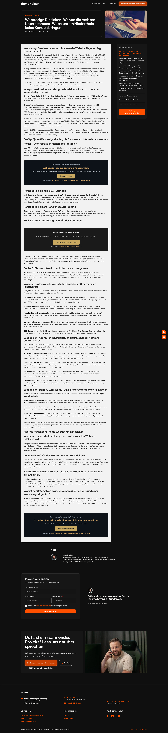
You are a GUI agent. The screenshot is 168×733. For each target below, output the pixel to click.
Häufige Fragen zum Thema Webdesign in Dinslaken (132, 89)
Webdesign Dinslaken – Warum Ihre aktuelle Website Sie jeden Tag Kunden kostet (130, 53)
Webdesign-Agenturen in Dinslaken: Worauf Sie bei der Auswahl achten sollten (131, 78)
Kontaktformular (84, 181)
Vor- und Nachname (32, 587)
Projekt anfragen (66, 176)
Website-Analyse (26, 718)
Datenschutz (134, 729)
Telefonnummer (57, 596)
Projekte (113, 3)
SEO (104, 3)
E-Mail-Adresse (30, 596)
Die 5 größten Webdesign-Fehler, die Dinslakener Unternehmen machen (131, 67)
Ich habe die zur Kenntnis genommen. (48, 606)
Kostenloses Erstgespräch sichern (133, 3)
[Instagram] (118, 716)
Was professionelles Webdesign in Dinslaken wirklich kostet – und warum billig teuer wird (131, 61)
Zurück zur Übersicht (32, 15)
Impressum (143, 729)
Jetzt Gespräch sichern (66, 528)
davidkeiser (30, 3)
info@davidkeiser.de (71, 181)
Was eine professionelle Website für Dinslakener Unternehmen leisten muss (132, 72)
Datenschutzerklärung (43, 606)
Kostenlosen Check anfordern (66, 242)
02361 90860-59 (57, 181)
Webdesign (96, 3)
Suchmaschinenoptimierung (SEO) (32, 715)
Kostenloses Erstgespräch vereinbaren (41, 663)
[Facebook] (107, 716)
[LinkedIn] (112, 716)
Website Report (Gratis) (28, 721)
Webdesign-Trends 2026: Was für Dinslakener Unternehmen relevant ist (131, 84)
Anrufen (67, 663)
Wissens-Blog (68, 718)
